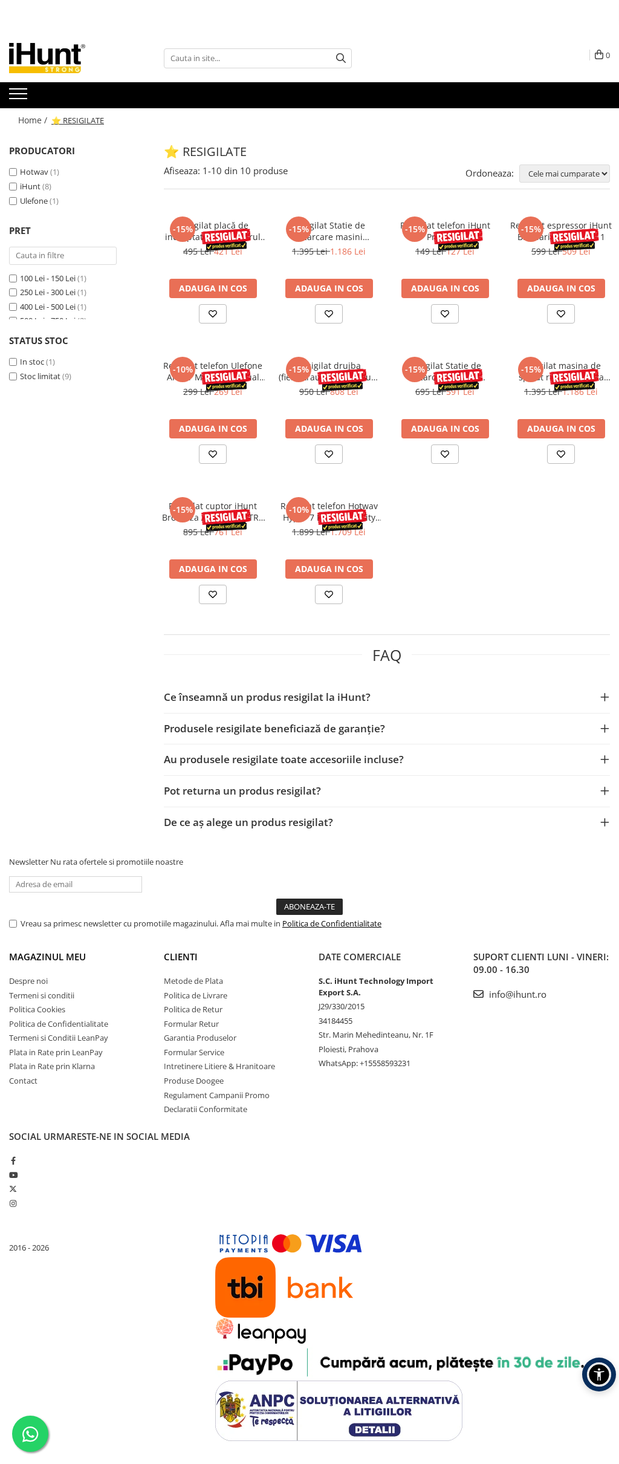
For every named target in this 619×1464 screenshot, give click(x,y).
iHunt (30, 186)
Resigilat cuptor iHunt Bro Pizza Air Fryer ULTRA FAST (213, 511)
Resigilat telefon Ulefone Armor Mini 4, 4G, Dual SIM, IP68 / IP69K (212, 371)
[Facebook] (13, 1160)
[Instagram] (13, 1203)
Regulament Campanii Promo (217, 1095)
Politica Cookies (37, 1009)
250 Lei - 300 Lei (48, 292)
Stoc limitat (40, 376)
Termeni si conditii (41, 995)
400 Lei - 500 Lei (48, 306)
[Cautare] (341, 58)
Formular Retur (191, 1023)
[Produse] (19, 97)
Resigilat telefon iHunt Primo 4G (445, 231)
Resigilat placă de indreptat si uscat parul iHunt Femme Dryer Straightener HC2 (213, 231)
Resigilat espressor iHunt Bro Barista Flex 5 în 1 (561, 231)
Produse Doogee (194, 1080)
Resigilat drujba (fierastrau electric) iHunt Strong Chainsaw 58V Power (329, 371)
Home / (34, 120)
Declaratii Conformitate (205, 1109)
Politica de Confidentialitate (331, 923)
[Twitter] (13, 1188)
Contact (23, 1080)
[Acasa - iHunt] (69, 58)
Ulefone (34, 200)
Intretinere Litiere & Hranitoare (219, 1066)
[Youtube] (13, 1175)
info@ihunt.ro (516, 994)
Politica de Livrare (195, 995)
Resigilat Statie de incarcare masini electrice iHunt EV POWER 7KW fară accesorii (329, 231)
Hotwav (34, 171)
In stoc (32, 361)
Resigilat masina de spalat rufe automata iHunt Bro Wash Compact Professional (561, 371)
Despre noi (28, 980)
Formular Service (194, 1052)
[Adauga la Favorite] (213, 314)
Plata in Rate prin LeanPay (56, 1052)
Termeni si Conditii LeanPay (58, 1037)
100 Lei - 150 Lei (48, 278)
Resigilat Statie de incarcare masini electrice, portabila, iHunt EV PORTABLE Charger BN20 (445, 371)
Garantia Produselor (200, 1037)
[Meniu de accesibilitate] (599, 1374)
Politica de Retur (193, 1009)
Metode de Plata (193, 980)
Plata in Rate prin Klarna (52, 1066)
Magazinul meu (47, 957)
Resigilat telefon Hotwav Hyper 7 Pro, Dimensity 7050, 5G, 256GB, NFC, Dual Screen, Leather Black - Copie (329, 511)
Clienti (181, 957)
